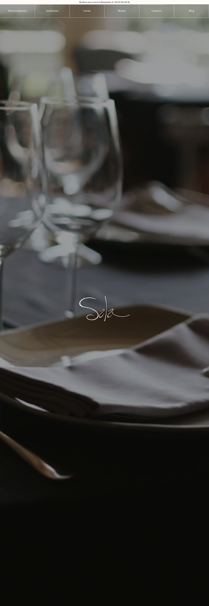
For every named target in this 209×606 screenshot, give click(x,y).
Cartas (87, 11)
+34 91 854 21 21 (122, 2)
